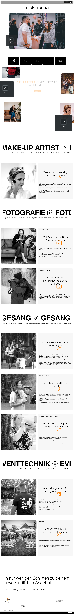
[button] (66, 2)
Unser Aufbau (22, 603)
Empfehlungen (23, 606)
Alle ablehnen (65, 612)
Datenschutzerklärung (46, 612)
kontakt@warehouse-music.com (60, 600)
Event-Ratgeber (23, 605)
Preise (21, 604)
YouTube (45, 601)
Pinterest (45, 602)
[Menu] (70, 2)
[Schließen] (73, 612)
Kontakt (22, 608)
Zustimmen (70, 612)
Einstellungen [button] (60, 612)
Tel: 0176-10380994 (58, 601)
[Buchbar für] (29, 602)
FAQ (21, 607)
